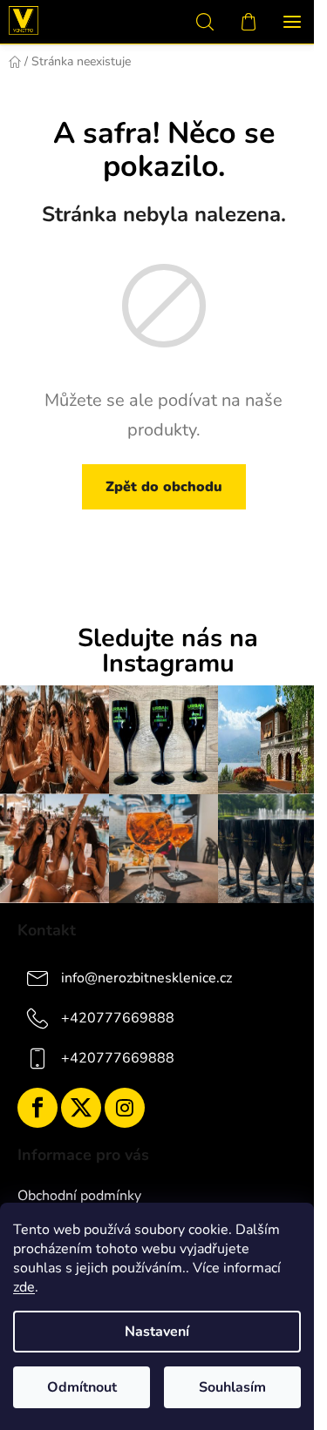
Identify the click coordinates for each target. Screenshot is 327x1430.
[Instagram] (125, 1108)
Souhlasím (232, 1387)
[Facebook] (37, 1108)
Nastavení (157, 1331)
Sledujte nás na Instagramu (168, 651)
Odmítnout (82, 1387)
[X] (81, 1108)
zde (24, 1287)
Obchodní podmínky (79, 1195)
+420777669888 (117, 1017)
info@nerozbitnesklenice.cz (146, 977)
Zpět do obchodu (164, 486)
